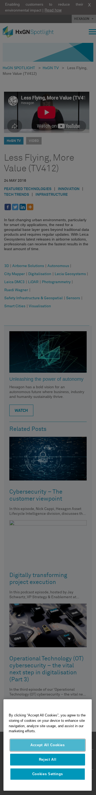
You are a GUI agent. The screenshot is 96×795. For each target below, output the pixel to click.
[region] (47, 745)
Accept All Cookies (47, 745)
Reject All (48, 759)
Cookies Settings (47, 774)
